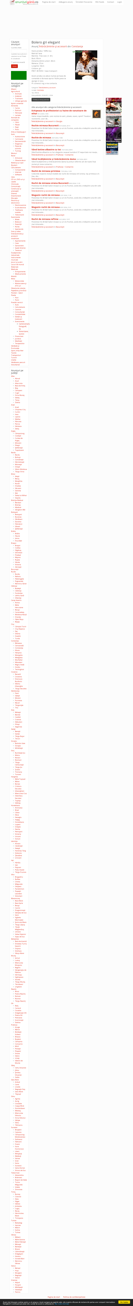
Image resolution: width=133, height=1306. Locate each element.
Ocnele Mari (19, 1258)
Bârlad (17, 1268)
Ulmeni (18, 932)
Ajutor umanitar (17, 103)
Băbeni (18, 1237)
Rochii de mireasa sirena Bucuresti (50, 183)
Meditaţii (18, 341)
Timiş (13, 1192)
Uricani (18, 836)
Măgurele (18, 884)
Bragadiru (19, 877)
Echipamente (20, 271)
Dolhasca (18, 1139)
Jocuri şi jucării (16, 262)
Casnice (18, 309)
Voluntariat (15, 365)
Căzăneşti (19, 846)
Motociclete (19, 281)
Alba (12, 376)
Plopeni (18, 1051)
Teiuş (17, 400)
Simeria (18, 834)
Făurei (17, 536)
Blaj (16, 388)
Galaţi (13, 729)
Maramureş (15, 898)
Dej (16, 631)
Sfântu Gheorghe (19, 685)
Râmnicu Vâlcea (18, 1262)
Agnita (17, 1099)
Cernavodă (19, 645)
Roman (18, 996)
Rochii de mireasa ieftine (45, 219)
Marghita (18, 481)
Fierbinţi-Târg (20, 851)
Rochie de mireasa (41, 137)
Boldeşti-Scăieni (18, 1033)
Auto (13, 134)
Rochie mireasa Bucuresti (45, 125)
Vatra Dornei (20, 1168)
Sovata (17, 979)
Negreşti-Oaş (20, 1089)
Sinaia (17, 1053)
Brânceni (18, 1177)
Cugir (17, 393)
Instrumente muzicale (16, 258)
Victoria (18, 564)
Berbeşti (18, 1246)
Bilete (17, 219)
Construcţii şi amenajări (16, 190)
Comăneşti (19, 459)
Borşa (17, 905)
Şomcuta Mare (20, 922)
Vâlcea (13, 1235)
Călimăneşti (19, 1251)
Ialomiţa (14, 841)
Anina (17, 602)
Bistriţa (18, 505)
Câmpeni (18, 390)
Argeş (13, 431)
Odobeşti (18, 1289)
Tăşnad (18, 1094)
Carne (17, 108)
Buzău (13, 572)
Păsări (17, 125)
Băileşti (18, 712)
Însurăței (18, 541)
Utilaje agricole (21, 101)
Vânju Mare (19, 953)
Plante (13, 295)
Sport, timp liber (17, 350)
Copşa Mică (19, 1106)
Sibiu (13, 1096)
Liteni (17, 1151)
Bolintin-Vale (20, 743)
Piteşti (17, 445)
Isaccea (18, 1225)
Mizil (17, 1046)
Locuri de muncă (17, 264)
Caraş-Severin (16, 600)
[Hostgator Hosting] (112, 148)
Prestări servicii (17, 302)
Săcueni (18, 488)
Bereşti (17, 731)
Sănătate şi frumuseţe (15, 347)
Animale (18, 94)
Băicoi (17, 1029)
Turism (14, 357)
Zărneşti (18, 567)
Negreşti (18, 1275)
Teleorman (15, 1173)
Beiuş (17, 479)
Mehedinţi (15, 939)
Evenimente (15, 217)
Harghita (14, 777)
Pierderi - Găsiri (17, 293)
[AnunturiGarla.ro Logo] (24, 2)
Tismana (18, 772)
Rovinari (18, 760)
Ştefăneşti (19, 448)
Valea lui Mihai (21, 495)
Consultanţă (20, 312)
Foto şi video (16, 231)
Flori (16, 297)
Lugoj (17, 1208)
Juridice (18, 339)
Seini (17, 915)
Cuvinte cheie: (16, 47)
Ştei (16, 493)
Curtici (17, 412)
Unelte (13, 360)
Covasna (14, 672)
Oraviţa (18, 617)
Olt (12, 1003)
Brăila (13, 531)
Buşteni (18, 1039)
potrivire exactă (19, 62)
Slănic (17, 1056)
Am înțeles (124, 1302)
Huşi (17, 1270)
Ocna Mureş (19, 395)
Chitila (17, 882)
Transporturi (16, 355)
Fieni (17, 693)
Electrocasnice (20, 205)
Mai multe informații (62, 1303)
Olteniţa (18, 598)
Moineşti (18, 464)
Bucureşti (60, 133)
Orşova (18, 948)
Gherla (17, 633)
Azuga (17, 1027)
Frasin (17, 1144)
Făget (17, 1201)
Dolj (12, 710)
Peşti (17, 127)
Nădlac (18, 419)
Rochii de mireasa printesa (46, 171)
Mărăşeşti (19, 1287)
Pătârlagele (19, 579)
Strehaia (18, 951)
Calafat (18, 717)
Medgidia (18, 657)
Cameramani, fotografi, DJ (24, 326)
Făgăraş (18, 550)
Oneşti (17, 467)
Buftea (17, 879)
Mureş (13, 956)
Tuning (18, 151)
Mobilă (13, 276)
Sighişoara (19, 977)
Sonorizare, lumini (23, 332)
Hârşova (18, 653)
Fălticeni (18, 1142)
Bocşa (17, 610)
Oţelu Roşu (19, 619)
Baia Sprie (19, 903)
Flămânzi (18, 524)
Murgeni (18, 1273)
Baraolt (18, 674)
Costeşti (18, 436)
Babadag (18, 1223)
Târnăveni (19, 984)
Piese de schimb (18, 147)
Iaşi (12, 860)
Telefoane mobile (19, 211)
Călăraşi (14, 586)
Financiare (19, 336)
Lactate (18, 115)
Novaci (17, 757)
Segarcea (18, 727)
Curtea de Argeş (19, 439)
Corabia (18, 1010)
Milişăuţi (18, 1154)
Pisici (17, 129)
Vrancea (14, 1280)
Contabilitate (20, 314)
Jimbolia (18, 1206)
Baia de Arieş (20, 386)
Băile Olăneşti (20, 1242)
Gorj (12, 750)
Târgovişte (19, 705)
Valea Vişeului (20, 934)
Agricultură (15, 91)
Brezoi (17, 1249)
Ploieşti (18, 1049)
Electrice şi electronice (15, 201)
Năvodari (18, 662)
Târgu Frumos (20, 872)
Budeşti (18, 588)
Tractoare (19, 98)
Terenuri (18, 250)
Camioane (19, 139)
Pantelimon (19, 889)
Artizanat (18, 158)
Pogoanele (19, 581)
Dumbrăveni (20, 1108)
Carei (17, 1084)
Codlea (17, 548)
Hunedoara (15, 805)
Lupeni (17, 824)
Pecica (17, 424)
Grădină (18, 96)
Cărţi (13, 177)
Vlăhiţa (18, 803)
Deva (17, 815)
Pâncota (18, 421)
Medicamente (20, 274)
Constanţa (77, 46)
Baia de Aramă (21, 941)
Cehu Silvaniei (20, 1068)
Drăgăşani (19, 1254)
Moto (13, 279)
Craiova (18, 719)
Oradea (18, 486)
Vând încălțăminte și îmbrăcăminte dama (54, 159)
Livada (17, 1087)
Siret (16, 1161)
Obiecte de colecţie (18, 288)
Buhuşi (18, 457)
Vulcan (17, 839)
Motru (17, 755)
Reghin (17, 967)
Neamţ (13, 989)
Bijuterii (14, 165)
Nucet (17, 483)
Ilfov (12, 874)
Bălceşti (18, 1244)
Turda (17, 638)
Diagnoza (18, 144)
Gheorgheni (19, 791)
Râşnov (18, 557)
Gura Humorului (19, 1147)
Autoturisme (20, 136)
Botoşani (14, 512)
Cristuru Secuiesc (18, 787)
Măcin (17, 1227)
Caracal (18, 1008)
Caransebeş (19, 612)
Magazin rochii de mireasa (46, 195)
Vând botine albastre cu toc (46, 149)
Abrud (17, 378)
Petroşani (18, 831)
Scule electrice (20, 207)
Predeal (18, 555)
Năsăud (18, 507)
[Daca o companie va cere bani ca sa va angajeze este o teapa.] (114, 121)
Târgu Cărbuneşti (19, 763)
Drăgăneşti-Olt (20, 1013)
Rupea (17, 560)
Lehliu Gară (19, 595)
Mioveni (18, 443)
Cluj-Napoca (20, 629)
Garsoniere (19, 245)
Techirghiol (19, 669)
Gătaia (17, 1204)
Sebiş (17, 429)
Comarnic (69, 154)
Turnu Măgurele (18, 1183)
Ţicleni (17, 769)
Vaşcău (18, 498)
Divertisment (16, 196)
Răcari (17, 703)
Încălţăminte (16, 253)
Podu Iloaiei (19, 870)
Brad (17, 810)
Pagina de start (54, 1297)
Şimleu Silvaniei (18, 1073)
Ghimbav (18, 552)
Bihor (13, 474)
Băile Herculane (19, 606)
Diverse (14, 193)
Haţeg (17, 820)
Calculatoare (16, 167)
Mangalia (18, 655)
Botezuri (18, 222)
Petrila (17, 829)
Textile (13, 353)
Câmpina (18, 1041)
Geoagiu (18, 817)
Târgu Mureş (20, 982)
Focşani (18, 1285)
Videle (17, 1187)
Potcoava (18, 1018)
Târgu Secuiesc (21, 688)
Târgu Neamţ (20, 1001)
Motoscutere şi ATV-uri (20, 284)
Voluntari (18, 896)
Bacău (13, 452)
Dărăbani (18, 519)
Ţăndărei (18, 855)
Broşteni (18, 1130)
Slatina (17, 1022)
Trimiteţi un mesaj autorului (41, 99)
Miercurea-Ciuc (21, 793)
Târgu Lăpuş (20, 925)
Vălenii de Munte (19, 1062)
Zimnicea (18, 1189)
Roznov (18, 998)
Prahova (59, 154)
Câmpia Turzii (20, 626)
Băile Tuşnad (20, 779)
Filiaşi (17, 724)
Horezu (18, 1256)
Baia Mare (19, 901)
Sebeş (17, 397)
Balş (16, 1006)
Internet (18, 172)
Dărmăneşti (19, 462)
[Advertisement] (66, 24)
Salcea (17, 1158)
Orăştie (18, 827)
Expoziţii (18, 224)
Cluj (12, 624)
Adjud (17, 1282)
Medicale (14, 269)
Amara (17, 843)
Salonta (18, 490)
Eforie (17, 650)
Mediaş (18, 1111)
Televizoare (19, 215)
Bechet (17, 715)
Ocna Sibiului (20, 1118)
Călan (17, 812)
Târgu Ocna (19, 471)
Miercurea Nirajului (19, 964)
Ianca (17, 538)
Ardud (17, 1082)
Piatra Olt (18, 1015)
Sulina (17, 1230)
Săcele (17, 562)
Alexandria (19, 1175)
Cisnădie (18, 1103)
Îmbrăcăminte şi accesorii (53, 46)
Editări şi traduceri (18, 318)
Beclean (18, 502)
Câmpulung (19, 433)
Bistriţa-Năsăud (17, 500)
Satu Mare (15, 1080)
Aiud (17, 381)
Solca (17, 1163)
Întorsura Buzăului (18, 680)
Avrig (17, 1101)
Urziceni (18, 858)
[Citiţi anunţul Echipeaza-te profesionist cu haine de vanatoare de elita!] (96, 113)
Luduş (17, 960)
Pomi (17, 300)
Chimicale (15, 184)
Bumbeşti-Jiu (20, 753)
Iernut (17, 958)
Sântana (18, 426)
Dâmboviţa (15, 691)
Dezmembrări (20, 141)
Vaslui (13, 1266)
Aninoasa (18, 808)
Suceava (14, 1127)
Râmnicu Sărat (20, 583)
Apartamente (20, 241)
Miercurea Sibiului (19, 1114)
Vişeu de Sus (20, 936)
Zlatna (17, 402)
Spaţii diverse (20, 248)
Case (17, 243)
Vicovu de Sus (20, 1170)
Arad (13, 405)
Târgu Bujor (19, 736)
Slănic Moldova (21, 469)
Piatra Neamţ (20, 994)
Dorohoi (18, 522)
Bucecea (18, 517)
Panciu (17, 1292)
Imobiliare (15, 238)
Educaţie (14, 198)
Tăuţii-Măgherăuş (19, 928)
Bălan (17, 781)
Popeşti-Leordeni (18, 892)
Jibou (17, 1070)
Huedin (18, 636)
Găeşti (17, 696)
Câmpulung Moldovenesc (20, 1135)
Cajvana (18, 1132)
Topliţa (18, 800)
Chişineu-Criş (20, 409)
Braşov (13, 543)
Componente (20, 170)
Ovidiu (17, 667)
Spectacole (19, 229)
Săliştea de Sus (20, 913)
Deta (17, 1199)
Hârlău (17, 862)
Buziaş (17, 1194)
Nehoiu (18, 576)
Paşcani (18, 867)
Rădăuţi (18, 1156)
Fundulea (18, 593)
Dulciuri (18, 110)
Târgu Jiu (18, 767)
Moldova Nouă (21, 614)
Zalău (17, 1077)
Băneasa (18, 643)
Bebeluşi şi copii (17, 163)
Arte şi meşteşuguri (18, 132)
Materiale (14, 267)
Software (18, 174)
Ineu (16, 414)
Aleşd (17, 476)
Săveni (17, 526)
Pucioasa (18, 700)
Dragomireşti (20, 910)
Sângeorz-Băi (20, 510)
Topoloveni (19, 450)
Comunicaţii (15, 186)
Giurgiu (59, 121)
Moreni (18, 698)
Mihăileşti (19, 748)
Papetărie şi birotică (18, 290)
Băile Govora (20, 1239)
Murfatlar (19, 660)
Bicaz (17, 991)
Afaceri (13, 89)
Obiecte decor (20, 160)
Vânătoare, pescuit (18, 362)
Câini (17, 122)
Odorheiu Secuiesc (18, 797)
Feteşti (17, 848)
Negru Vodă (19, 665)
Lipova (17, 417)
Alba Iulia (18, 383)
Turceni (18, 774)
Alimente (14, 106)
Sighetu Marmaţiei (19, 918)
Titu (16, 708)
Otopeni (18, 886)
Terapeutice (19, 343)
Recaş (17, 1211)
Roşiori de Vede (21, 1180)
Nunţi (17, 226)
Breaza (17, 1037)
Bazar (13, 155)
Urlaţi (17, 1058)
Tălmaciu (18, 1125)
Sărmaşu (18, 975)
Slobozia (18, 853)
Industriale (15, 255)
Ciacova (18, 1196)
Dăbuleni (18, 722)
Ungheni (18, 987)
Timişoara (19, 1218)
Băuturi (14, 153)
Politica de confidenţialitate (74, 1297)
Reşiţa (17, 622)
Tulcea (13, 1220)
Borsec (17, 784)
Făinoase (18, 113)
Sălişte (17, 1120)
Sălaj (13, 1065)
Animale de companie (15, 118)
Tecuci (17, 738)
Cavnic (17, 908)
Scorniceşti (19, 1020)
